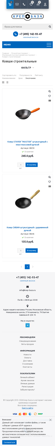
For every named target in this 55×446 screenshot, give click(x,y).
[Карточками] (3, 82)
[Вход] (45, 4)
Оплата (27, 358)
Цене (20, 78)
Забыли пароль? (27, 390)
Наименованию (8, 78)
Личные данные (27, 383)
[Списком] (7, 82)
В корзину (31, 165)
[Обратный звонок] (24, 4)
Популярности (26, 75)
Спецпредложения (27, 341)
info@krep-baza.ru (27, 290)
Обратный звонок (30, 37)
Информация (27, 351)
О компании (27, 364)
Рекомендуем (27, 337)
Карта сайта (27, 408)
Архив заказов (27, 380)
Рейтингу (39, 75)
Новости (27, 354)
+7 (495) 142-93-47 (30, 33)
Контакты (27, 367)
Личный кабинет (27, 377)
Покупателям (27, 373)
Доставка (27, 361)
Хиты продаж (27, 344)
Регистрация (27, 386)
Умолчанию (31, 78)
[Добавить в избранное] (49, 96)
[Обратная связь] (17, 4)
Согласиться (9, 442)
